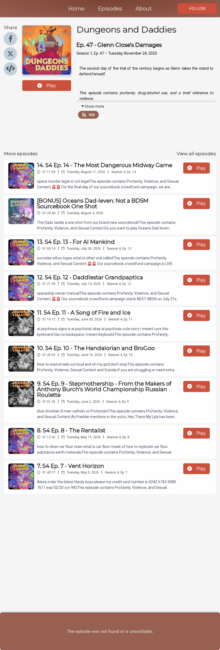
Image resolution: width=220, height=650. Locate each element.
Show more (94, 106)
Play (51, 85)
